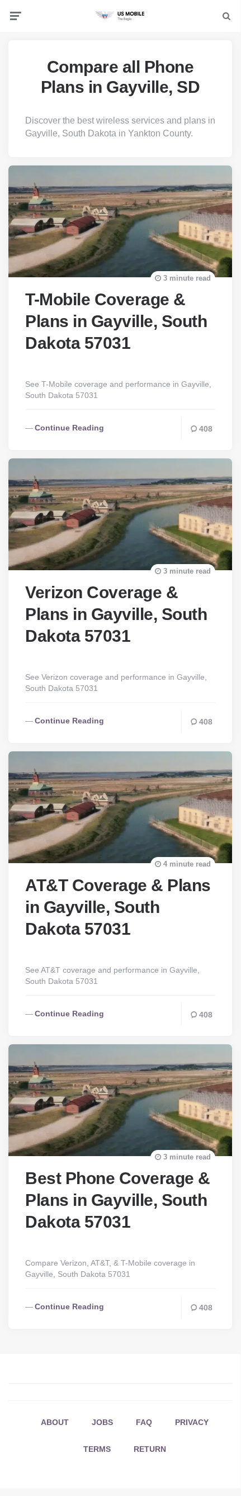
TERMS (97, 1449)
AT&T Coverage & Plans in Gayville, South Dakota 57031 (118, 907)
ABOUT (55, 1422)
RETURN (150, 1449)
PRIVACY (192, 1422)
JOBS (102, 1422)
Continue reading (69, 427)
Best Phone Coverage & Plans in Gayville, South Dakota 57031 (117, 1200)
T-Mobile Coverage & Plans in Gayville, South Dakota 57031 (116, 321)
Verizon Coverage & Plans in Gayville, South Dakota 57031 (116, 614)
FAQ (144, 1422)
